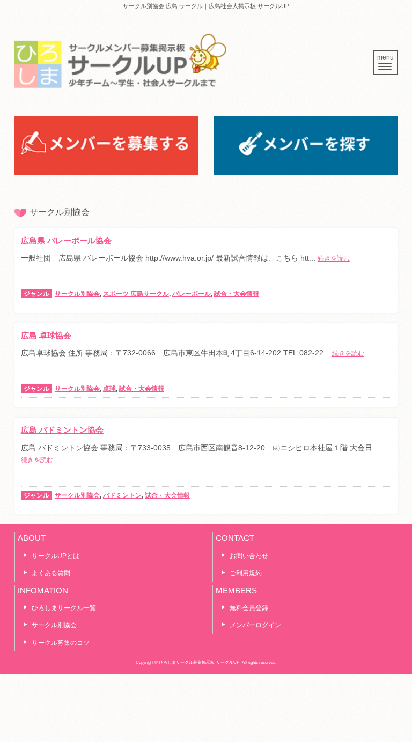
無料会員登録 (249, 608)
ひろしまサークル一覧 (64, 608)
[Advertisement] (206, 701)
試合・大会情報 (236, 294)
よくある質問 (51, 573)
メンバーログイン (255, 625)
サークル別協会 (77, 294)
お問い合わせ (249, 556)
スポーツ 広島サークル (136, 294)
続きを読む (334, 258)
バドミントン (122, 495)
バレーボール (191, 294)
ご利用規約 (246, 573)
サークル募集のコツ (61, 643)
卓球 (109, 388)
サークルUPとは (55, 556)
